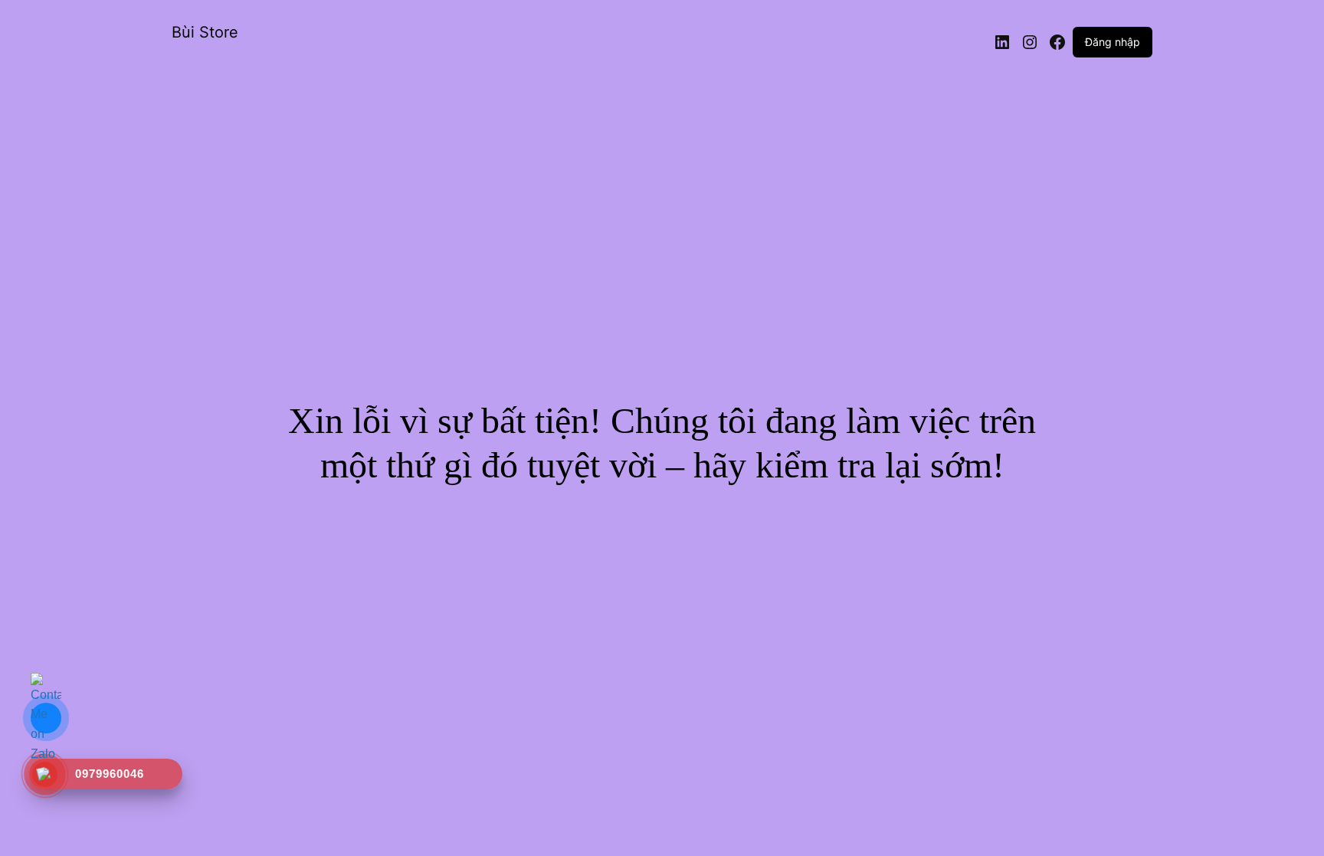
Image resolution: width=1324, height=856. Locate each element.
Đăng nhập (1112, 41)
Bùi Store (205, 32)
